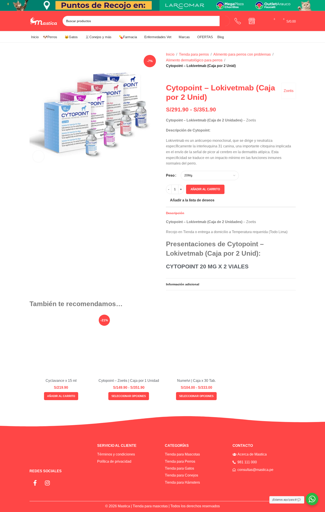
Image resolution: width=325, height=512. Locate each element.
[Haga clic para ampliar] (38, 156)
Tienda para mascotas (150, 506)
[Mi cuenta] (264, 21)
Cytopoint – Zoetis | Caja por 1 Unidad (129, 380)
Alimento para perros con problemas (242, 54)
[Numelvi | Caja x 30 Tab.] (196, 344)
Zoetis (289, 91)
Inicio (170, 54)
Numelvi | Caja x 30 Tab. (196, 380)
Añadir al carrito (205, 189)
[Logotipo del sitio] (43, 21)
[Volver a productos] (174, 76)
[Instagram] (47, 483)
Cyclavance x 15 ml (61, 380)
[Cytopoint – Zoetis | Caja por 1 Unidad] (128, 344)
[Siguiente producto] (179, 76)
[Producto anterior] (168, 76)
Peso (170, 175)
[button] (61, 396)
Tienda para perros (194, 54)
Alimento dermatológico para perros (194, 60)
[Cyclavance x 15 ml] (61, 344)
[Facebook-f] (35, 483)
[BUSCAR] (225, 21)
